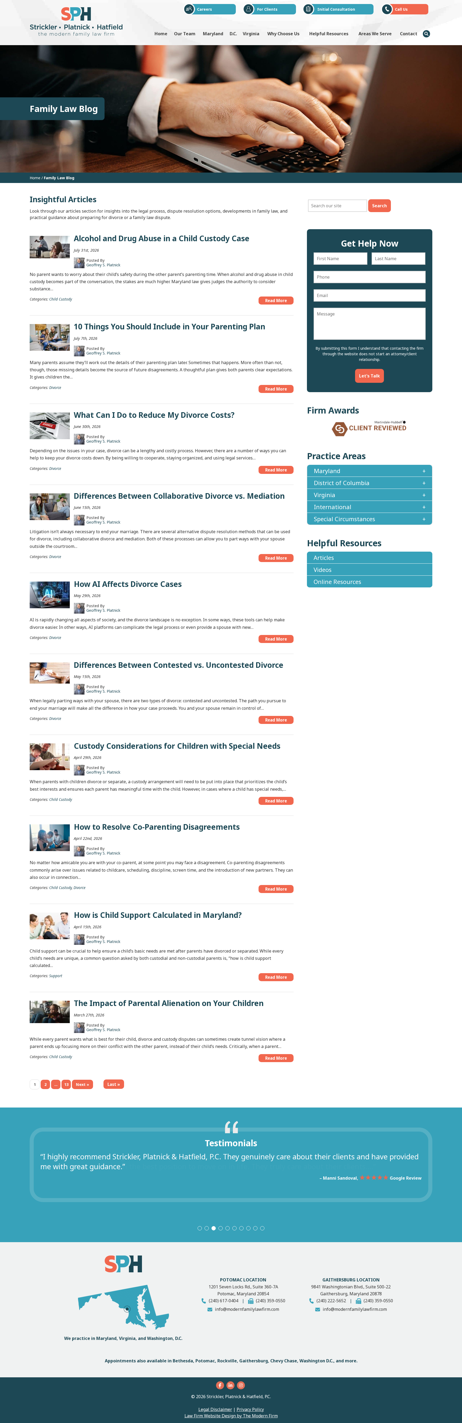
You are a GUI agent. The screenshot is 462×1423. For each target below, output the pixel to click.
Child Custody (60, 299)
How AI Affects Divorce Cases (128, 584)
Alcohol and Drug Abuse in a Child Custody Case (161, 238)
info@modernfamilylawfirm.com (247, 1309)
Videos (323, 575)
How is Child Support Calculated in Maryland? (158, 915)
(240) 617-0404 (223, 1301)
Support (55, 975)
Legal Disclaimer (215, 1409)
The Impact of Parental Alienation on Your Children (169, 1003)
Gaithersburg (253, 1361)
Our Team (184, 34)
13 (66, 1084)
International (332, 513)
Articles (324, 563)
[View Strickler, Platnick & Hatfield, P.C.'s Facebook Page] (220, 1385)
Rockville (227, 1361)
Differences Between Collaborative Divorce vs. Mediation (179, 496)
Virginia (251, 34)
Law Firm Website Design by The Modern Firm (231, 1416)
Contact (408, 34)
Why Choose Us (283, 34)
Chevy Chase (283, 1361)
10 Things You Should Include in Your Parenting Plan (169, 326)
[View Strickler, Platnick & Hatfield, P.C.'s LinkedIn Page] (231, 1385)
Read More (276, 300)
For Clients (267, 9)
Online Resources (337, 587)
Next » (82, 1084)
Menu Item (426, 33)
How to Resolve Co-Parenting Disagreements (157, 827)
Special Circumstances (344, 525)
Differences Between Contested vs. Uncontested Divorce (178, 665)
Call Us (401, 9)
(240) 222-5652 (331, 1301)
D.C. (233, 34)
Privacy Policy (250, 1409)
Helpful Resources (328, 34)
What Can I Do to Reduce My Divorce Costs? (154, 415)
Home (161, 34)
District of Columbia (341, 489)
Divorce (55, 387)
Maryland (213, 34)
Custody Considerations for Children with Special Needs (177, 746)
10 (262, 1228)
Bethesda (183, 1361)
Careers (204, 9)
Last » (113, 1084)
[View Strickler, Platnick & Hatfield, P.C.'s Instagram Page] (241, 1385)
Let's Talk (369, 376)
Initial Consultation (336, 9)
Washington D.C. (316, 1361)
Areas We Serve (375, 34)
